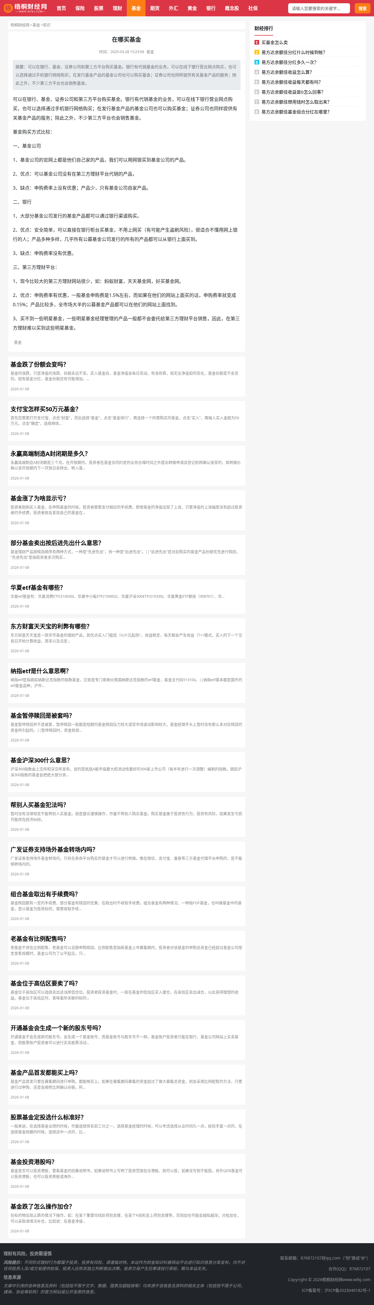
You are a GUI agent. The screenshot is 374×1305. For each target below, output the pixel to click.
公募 (87, 239)
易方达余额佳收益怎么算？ (284, 72)
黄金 (192, 8)
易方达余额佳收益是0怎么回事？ (290, 92)
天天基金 (137, 281)
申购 (39, 188)
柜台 (95, 230)
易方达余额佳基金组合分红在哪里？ (293, 112)
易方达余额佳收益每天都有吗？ (289, 82)
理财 (117, 8)
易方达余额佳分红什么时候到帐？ (291, 52)
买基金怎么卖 (271, 42)
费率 (48, 188)
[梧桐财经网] (25, 8)
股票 (98, 8)
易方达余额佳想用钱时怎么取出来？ (293, 102)
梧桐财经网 (20, 24)
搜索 (363, 8)
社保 (253, 8)
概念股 (232, 8)
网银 (137, 160)
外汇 (173, 8)
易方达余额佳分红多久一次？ (286, 62)
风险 (183, 230)
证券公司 (163, 75)
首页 (61, 8)
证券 (69, 66)
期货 (155, 8)
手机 (59, 108)
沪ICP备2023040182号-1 (347, 1290)
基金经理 (95, 318)
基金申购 (90, 295)
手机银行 (44, 75)
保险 (80, 8)
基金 (136, 8)
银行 (211, 8)
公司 (77, 66)
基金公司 (113, 75)
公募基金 (95, 304)
